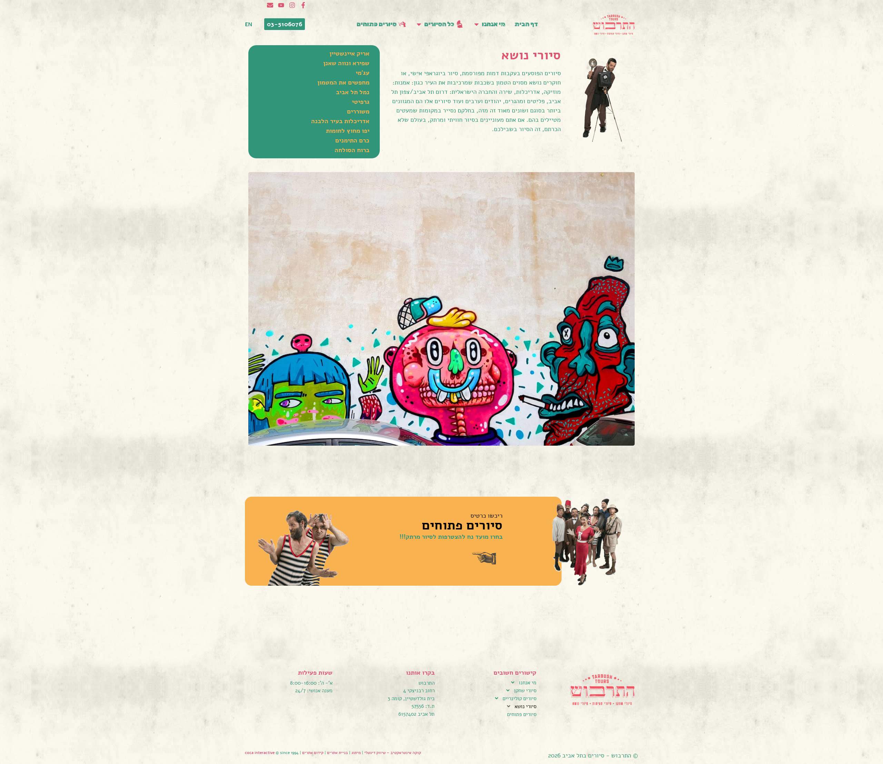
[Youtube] (281, 5)
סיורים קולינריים (519, 698)
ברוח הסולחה (352, 150)
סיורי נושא (525, 706)
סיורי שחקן (525, 690)
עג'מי (362, 73)
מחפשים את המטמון (343, 82)
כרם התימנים (352, 140)
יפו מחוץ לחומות (347, 131)
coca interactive (260, 752)
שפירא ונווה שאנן (346, 63)
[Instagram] (292, 5)
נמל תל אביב (352, 92)
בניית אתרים (337, 752)
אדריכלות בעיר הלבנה (340, 121)
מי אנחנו (527, 682)
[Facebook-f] (303, 5)
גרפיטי (360, 102)
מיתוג (356, 752)
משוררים (358, 111)
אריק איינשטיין (349, 53)
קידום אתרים (313, 752)
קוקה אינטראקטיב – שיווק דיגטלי (392, 752)
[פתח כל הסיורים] (419, 24)
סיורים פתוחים (521, 714)
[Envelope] (270, 5)
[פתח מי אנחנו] (476, 24)
